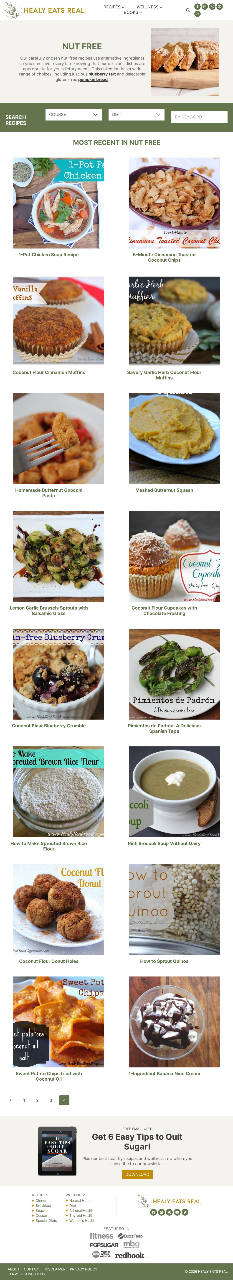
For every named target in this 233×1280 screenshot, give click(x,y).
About (14, 1269)
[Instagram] (205, 6)
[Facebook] (197, 6)
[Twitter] (197, 14)
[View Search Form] (188, 10)
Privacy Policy (83, 1269)
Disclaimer (55, 1269)
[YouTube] (219, 6)
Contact (32, 1269)
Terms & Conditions (26, 1274)
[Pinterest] (212, 6)
